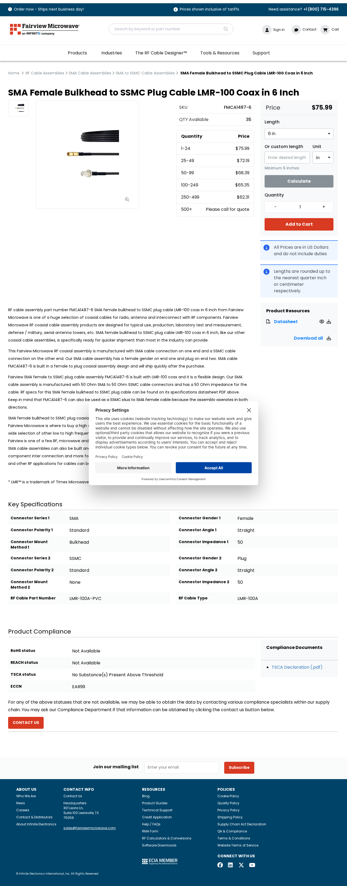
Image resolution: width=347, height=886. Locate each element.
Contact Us (72, 796)
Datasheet (286, 322)
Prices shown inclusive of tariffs (209, 9)
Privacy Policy (228, 810)
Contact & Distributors (34, 817)
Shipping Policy (230, 817)
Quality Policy (228, 803)
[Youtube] (252, 865)
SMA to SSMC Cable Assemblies (145, 73)
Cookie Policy (228, 796)
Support (261, 53)
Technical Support (157, 810)
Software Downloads (159, 845)
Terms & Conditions (233, 838)
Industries (111, 53)
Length (272, 122)
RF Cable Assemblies (45, 73)
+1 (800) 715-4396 (321, 9)
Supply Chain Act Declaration (241, 824)
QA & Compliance (232, 831)
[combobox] (171, 29)
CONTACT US (26, 722)
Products (77, 53)
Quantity (274, 195)
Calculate (299, 181)
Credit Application (157, 817)
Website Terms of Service (237, 845)
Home (14, 73)
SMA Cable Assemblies (90, 73)
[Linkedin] (230, 865)
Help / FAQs (151, 824)
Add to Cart (299, 224)
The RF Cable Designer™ (161, 53)
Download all (309, 338)
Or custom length (284, 146)
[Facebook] (220, 865)
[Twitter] (241, 865)
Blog (146, 796)
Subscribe (239, 767)
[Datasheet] (322, 322)
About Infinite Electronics (36, 824)
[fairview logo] (44, 29)
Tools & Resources (219, 53)
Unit (317, 146)
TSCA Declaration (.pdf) (297, 667)
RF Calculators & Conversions (166, 838)
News (20, 803)
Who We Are (26, 796)
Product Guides (155, 803)
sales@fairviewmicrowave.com (89, 828)
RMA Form (150, 831)
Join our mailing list (116, 767)
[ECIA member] (159, 861)
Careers (22, 810)
